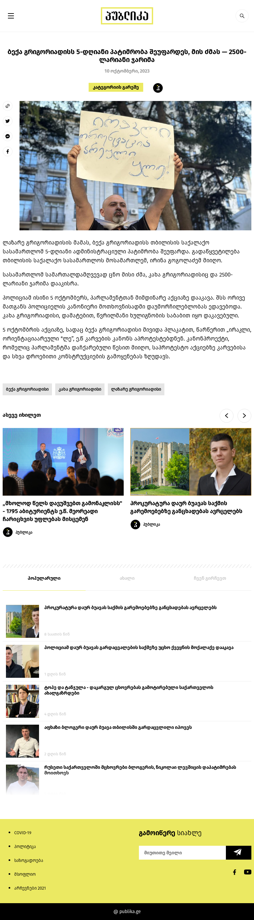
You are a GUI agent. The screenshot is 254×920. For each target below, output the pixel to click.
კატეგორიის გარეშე (116, 87)
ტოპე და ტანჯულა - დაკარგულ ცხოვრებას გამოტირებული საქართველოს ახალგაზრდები (128, 690)
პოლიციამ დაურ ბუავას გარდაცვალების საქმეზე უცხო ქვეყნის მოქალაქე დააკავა (138, 647)
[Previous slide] (226, 416)
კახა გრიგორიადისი (80, 389)
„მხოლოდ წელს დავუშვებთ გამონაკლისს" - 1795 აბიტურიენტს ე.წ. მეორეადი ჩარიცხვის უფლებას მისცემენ (62, 511)
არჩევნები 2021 (30, 888)
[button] (242, 15)
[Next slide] (244, 416)
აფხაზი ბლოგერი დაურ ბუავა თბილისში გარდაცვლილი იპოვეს (118, 727)
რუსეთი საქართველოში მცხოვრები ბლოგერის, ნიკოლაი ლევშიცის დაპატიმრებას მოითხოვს (140, 770)
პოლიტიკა (25, 846)
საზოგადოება (28, 860)
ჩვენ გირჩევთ (210, 578)
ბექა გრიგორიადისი (27, 389)
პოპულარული (44, 578)
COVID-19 (22, 832)
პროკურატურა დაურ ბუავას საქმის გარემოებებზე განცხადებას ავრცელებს (130, 607)
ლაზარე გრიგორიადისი (136, 389)
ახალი (127, 578)
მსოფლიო (25, 874)
